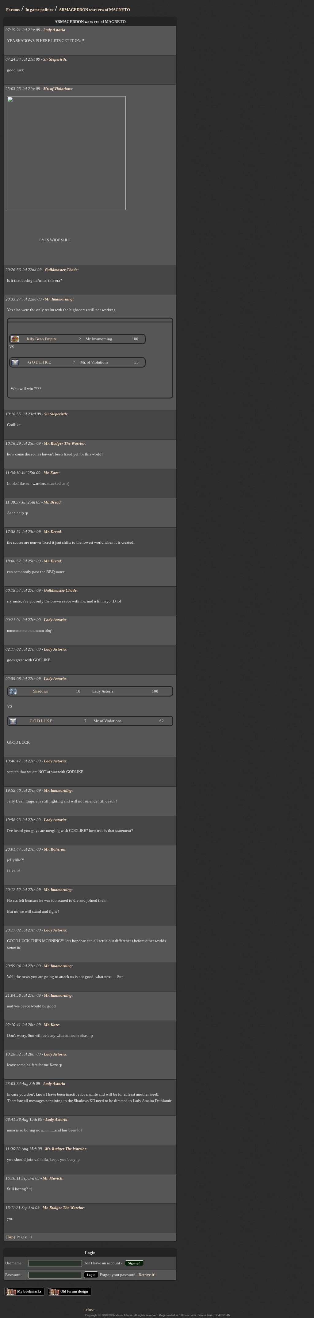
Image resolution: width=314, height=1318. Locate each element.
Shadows (40, 691)
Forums (13, 9)
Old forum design (74, 1291)
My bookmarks (29, 1291)
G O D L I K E (41, 721)
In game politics (39, 9)
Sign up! (134, 1263)
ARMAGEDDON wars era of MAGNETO (94, 9)
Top (10, 1237)
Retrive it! (147, 1274)
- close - (90, 1309)
